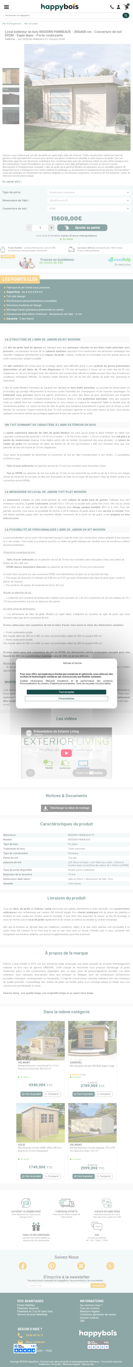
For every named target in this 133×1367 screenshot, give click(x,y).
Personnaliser (66, 698)
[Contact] (112, 7)
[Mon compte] (118, 7)
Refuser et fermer (72, 663)
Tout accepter (66, 692)
